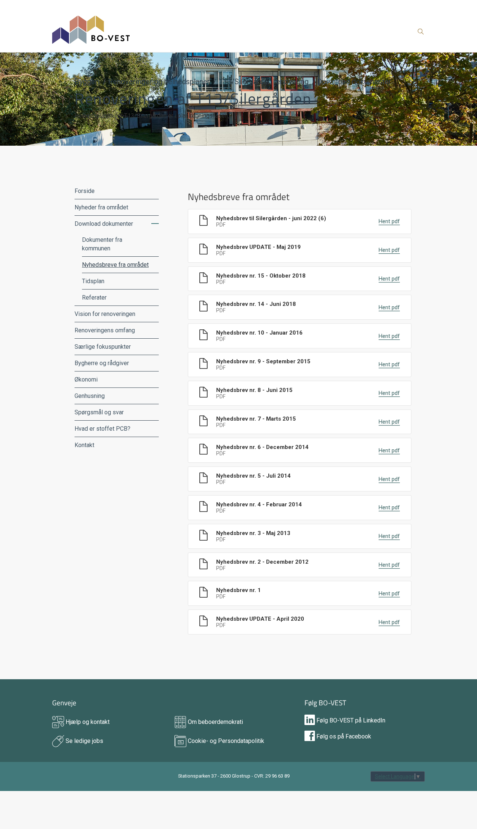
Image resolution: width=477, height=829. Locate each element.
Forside (85, 190)
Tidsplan (93, 281)
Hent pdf (389, 221)
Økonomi (86, 379)
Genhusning (90, 395)
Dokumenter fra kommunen (102, 244)
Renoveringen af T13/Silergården (193, 98)
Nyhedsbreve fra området (115, 264)
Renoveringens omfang (105, 330)
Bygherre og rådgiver (102, 363)
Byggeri (87, 81)
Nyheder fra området (101, 207)
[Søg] (421, 33)
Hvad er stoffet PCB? (102, 428)
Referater (94, 297)
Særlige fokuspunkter (103, 346)
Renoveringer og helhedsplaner (159, 81)
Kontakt (84, 445)
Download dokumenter (354, 81)
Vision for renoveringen (105, 313)
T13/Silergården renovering (264, 81)
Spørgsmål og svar (99, 412)
